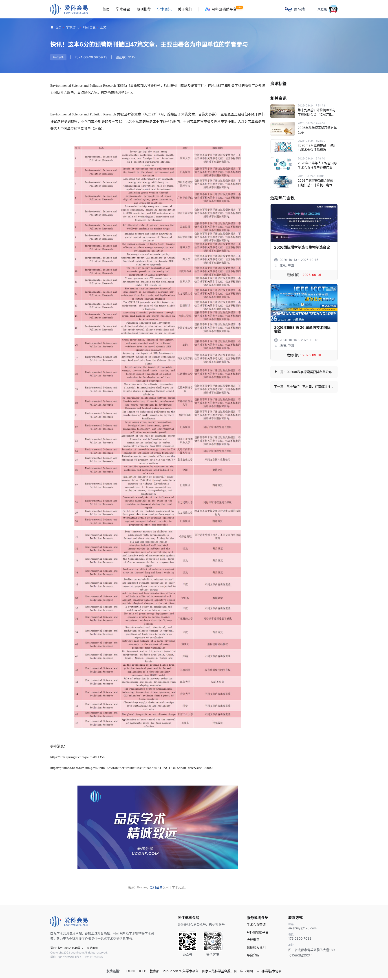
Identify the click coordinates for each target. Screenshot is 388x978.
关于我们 (185, 9)
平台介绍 (253, 955)
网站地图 (92, 948)
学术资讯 (164, 9)
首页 (106, 9)
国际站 (299, 9)
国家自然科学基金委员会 (219, 971)
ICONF (131, 971)
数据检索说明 (256, 947)
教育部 (154, 971)
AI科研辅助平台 (224, 9)
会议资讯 (253, 939)
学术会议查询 (256, 924)
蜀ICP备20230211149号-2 (66, 948)
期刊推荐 (144, 9)
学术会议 (123, 9)
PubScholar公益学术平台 (180, 971)
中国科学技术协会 (269, 971)
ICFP (142, 971)
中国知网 (246, 971)
